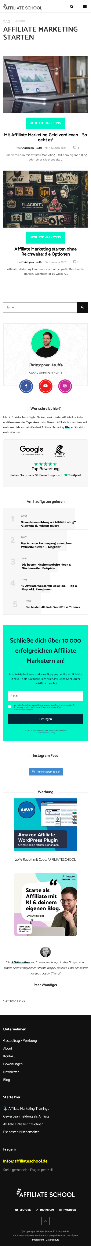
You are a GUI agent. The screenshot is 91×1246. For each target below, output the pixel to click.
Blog (6, 1080)
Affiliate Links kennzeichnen (23, 1124)
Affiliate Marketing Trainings (28, 1109)
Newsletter (11, 1072)
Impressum (38, 1240)
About (7, 1048)
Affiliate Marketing (45, 123)
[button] (45, 707)
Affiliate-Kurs (20, 962)
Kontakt (9, 1056)
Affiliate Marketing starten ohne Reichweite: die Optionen (45, 251)
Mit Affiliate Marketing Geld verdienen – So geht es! (45, 137)
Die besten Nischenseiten (21, 1132)
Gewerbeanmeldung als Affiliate (26, 1116)
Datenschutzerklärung (45, 732)
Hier (67, 427)
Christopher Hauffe (31, 148)
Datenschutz (52, 1240)
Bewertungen (13, 1064)
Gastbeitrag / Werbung (20, 1041)
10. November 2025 (55, 148)
